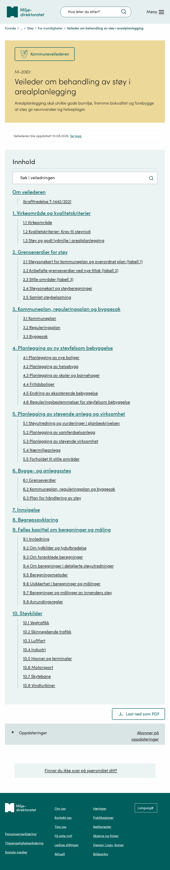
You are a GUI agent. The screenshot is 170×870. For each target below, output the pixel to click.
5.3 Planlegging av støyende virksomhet (60, 441)
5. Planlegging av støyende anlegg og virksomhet (68, 414)
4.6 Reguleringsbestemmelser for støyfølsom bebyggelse (76, 402)
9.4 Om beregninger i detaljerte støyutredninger (68, 566)
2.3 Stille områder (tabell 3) (48, 279)
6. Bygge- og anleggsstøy (41, 470)
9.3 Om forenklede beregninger (53, 557)
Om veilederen (29, 192)
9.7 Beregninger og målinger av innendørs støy (67, 592)
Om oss (60, 808)
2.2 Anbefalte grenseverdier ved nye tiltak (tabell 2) (70, 270)
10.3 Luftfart (34, 640)
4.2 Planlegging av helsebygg (50, 366)
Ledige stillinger (67, 845)
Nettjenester (102, 827)
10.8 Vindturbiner (39, 685)
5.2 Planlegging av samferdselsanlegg (59, 432)
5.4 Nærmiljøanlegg (42, 450)
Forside (10, 28)
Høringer (99, 808)
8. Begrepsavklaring (35, 519)
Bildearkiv (100, 854)
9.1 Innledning (36, 539)
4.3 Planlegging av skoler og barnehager (61, 375)
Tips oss (60, 827)
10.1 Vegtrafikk (36, 622)
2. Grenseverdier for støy (40, 252)
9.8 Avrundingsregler (43, 601)
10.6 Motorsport (38, 667)
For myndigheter (50, 28)
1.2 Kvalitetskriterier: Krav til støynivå (57, 231)
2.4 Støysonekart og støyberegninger (57, 288)
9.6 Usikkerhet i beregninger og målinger (62, 583)
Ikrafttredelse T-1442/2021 (47, 201)
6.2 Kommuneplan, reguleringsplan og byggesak (69, 489)
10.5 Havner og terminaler (47, 658)
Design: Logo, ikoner (108, 845)
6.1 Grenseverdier (39, 480)
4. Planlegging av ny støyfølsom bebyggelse (62, 348)
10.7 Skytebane (37, 676)
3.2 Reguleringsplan (41, 327)
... (21, 28)
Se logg (75, 136)
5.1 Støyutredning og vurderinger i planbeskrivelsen (71, 423)
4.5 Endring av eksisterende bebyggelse (60, 393)
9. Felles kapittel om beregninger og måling (61, 529)
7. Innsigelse (26, 509)
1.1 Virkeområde (37, 222)
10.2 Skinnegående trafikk (47, 631)
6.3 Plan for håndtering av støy (52, 498)
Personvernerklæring (20, 834)
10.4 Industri (34, 649)
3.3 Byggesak (35, 336)
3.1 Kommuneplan (39, 318)
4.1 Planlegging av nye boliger (51, 357)
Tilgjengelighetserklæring (24, 843)
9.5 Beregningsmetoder (45, 575)
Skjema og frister (106, 836)
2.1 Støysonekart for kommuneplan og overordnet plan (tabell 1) (83, 261)
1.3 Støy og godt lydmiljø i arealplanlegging (63, 240)
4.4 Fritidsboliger (39, 384)
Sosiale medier (16, 852)
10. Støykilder (27, 613)
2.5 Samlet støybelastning (47, 297)
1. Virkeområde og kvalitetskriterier (51, 213)
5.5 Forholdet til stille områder (51, 459)
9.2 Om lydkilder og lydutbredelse (54, 548)
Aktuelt (60, 854)
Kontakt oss (63, 818)
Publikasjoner (103, 818)
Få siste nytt (63, 836)
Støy (30, 28)
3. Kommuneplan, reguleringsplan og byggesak (66, 309)
